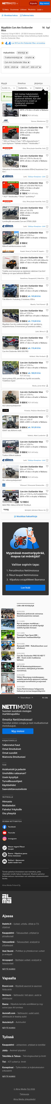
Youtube (11, 832)
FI (43, 698)
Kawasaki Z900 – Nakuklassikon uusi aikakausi (25, 646)
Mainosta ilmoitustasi (13, 756)
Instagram (12, 838)
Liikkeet (23, 9)
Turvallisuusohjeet (12, 781)
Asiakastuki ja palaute (14, 769)
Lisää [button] (39, 9)
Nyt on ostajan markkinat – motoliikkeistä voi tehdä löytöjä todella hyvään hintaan (25, 624)
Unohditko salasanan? (14, 773)
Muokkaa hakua (11, 15)
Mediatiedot (8, 805)
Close (45, 93)
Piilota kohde (4, 105)
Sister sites (18, 3)
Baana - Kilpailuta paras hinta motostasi (17, 854)
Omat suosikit (9, 752)
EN (46, 698)
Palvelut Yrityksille (12, 809)
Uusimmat (14, 9)
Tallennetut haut (11, 745)
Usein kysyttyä (10, 777)
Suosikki (47, 127)
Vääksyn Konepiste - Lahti (36, 177)
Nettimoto (9, 3)
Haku (6, 9)
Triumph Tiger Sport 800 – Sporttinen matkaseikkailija (25, 635)
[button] (9, 86)
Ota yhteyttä (9, 813)
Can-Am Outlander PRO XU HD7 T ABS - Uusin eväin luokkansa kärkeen (25, 656)
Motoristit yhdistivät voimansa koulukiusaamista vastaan (25, 614)
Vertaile (5, 114)
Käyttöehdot (9, 785)
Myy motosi (44, 3)
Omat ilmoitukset (11, 749)
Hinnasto (7, 801)
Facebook (12, 827)
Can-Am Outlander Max (25, 112)
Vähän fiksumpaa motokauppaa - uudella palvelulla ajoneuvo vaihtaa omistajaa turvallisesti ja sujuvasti (25, 678)
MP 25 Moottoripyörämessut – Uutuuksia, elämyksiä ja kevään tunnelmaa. (25, 667)
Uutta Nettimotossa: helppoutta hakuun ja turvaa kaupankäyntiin (25, 689)
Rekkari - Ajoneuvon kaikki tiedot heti (16, 861)
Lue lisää (25, 587)
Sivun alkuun (25, 698)
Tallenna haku (28, 15)
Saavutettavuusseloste (14, 789)
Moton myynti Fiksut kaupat (16, 848)
